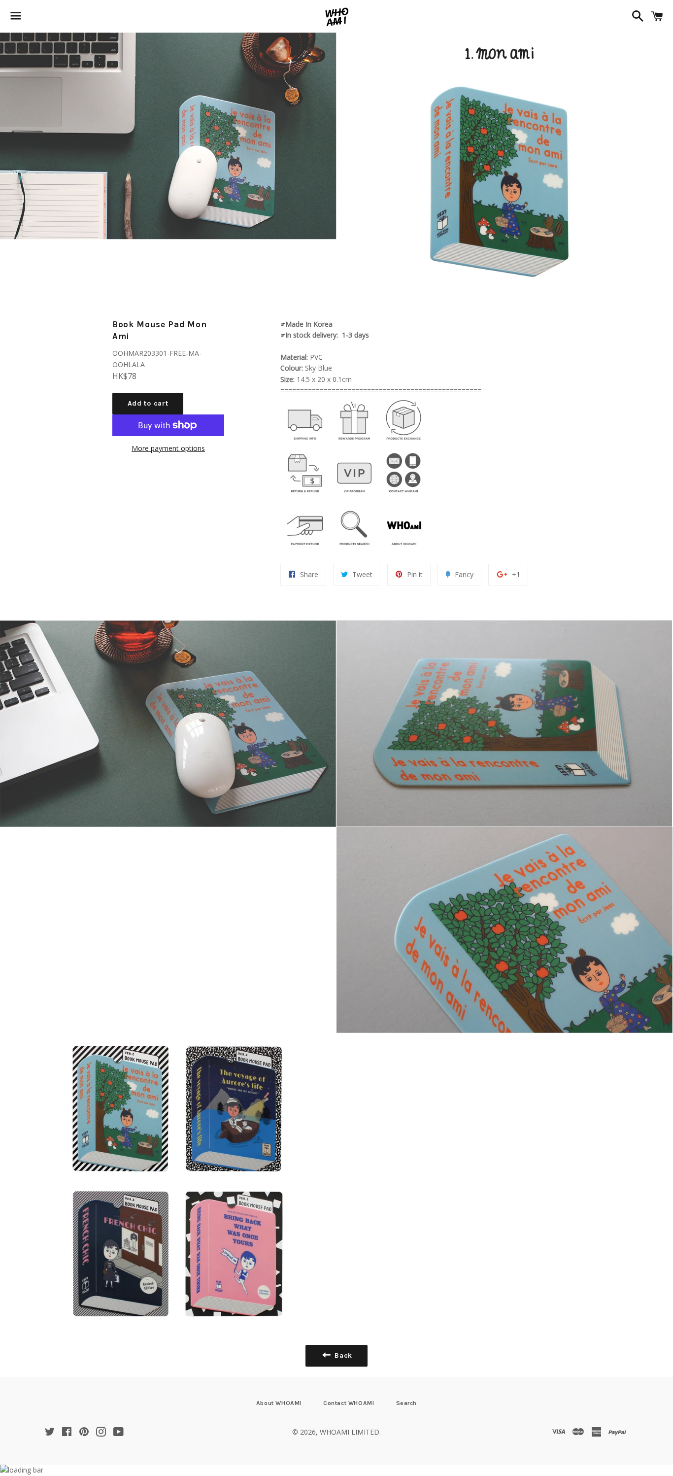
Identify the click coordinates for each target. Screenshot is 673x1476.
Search (406, 1403)
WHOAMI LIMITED (349, 1432)
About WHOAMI (279, 1403)
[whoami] (305, 442)
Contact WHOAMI (348, 1403)
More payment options (168, 448)
